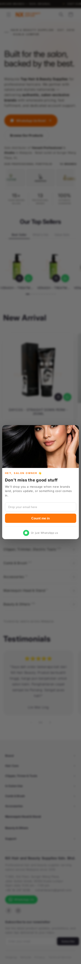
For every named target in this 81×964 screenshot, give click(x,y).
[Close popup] (73, 430)
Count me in (40, 518)
